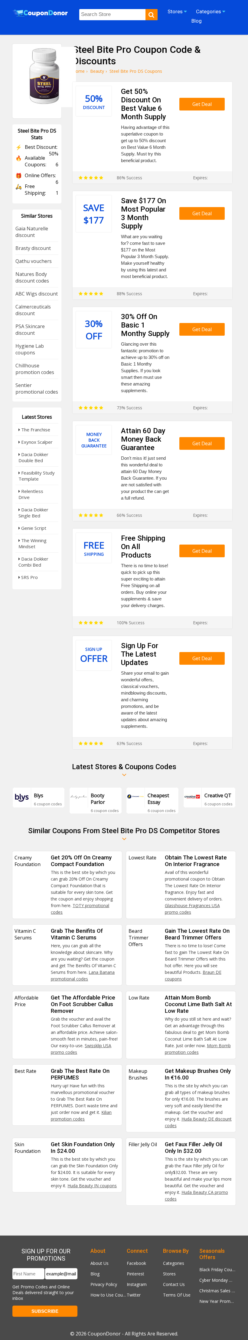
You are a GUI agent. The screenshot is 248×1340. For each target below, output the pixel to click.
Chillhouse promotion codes (34, 369)
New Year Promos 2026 (217, 1301)
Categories (173, 1263)
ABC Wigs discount (36, 293)
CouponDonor (104, 1333)
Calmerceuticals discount (33, 310)
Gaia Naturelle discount (31, 231)
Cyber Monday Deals (217, 1280)
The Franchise (35, 430)
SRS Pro (29, 577)
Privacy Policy (103, 1284)
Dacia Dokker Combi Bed (33, 562)
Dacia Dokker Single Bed (33, 513)
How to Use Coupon (108, 1295)
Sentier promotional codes (36, 388)
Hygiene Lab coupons (29, 349)
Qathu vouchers (33, 261)
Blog (95, 1274)
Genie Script (33, 528)
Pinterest (135, 1274)
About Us (99, 1263)
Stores (169, 1274)
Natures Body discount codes (32, 277)
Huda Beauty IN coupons (92, 1185)
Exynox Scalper (36, 442)
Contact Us (174, 1284)
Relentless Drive (30, 494)
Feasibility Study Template (36, 476)
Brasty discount (33, 248)
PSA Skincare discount (30, 329)
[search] (151, 14)
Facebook (136, 1263)
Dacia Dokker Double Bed (33, 457)
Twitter (134, 1295)
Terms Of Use (177, 1295)
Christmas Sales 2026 (217, 1291)
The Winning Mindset (32, 543)
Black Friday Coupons (217, 1269)
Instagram (137, 1284)
